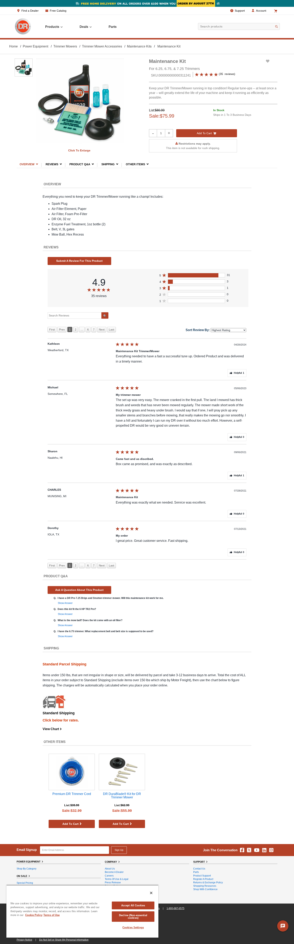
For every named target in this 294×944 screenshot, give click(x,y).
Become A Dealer (114, 872)
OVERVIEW (27, 164)
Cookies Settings (133, 927)
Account (261, 10)
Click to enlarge (79, 150)
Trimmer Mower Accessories (102, 46)
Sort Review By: (198, 330)
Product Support (202, 875)
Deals (84, 26)
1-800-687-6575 (175, 908)
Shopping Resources (204, 886)
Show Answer (65, 603)
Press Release (113, 882)
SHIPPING (108, 164)
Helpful (239, 373)
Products (52, 26)
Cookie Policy (33, 915)
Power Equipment (35, 46)
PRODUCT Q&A (79, 164)
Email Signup (27, 849)
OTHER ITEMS (135, 164)
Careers (109, 875)
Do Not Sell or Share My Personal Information (64, 939)
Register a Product (203, 879)
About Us (110, 868)
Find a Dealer (30, 10)
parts (113, 26)
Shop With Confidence (205, 889)
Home (13, 46)
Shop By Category (26, 868)
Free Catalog (58, 10)
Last (111, 329)
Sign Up (119, 850)
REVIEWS (52, 164)
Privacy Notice (24, 939)
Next (102, 329)
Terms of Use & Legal (116, 879)
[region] (82, 911)
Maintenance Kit (168, 46)
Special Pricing (25, 883)
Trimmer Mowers (65, 46)
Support (240, 10)
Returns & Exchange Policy (208, 882)
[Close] (151, 893)
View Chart (52, 729)
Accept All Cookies (133, 905)
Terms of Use (51, 915)
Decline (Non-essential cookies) (133, 916)
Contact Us (199, 868)
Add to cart (204, 133)
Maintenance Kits (139, 46)
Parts (196, 872)
